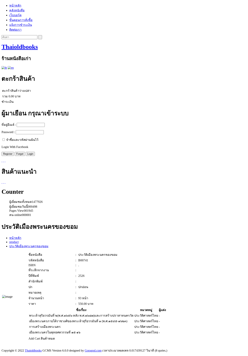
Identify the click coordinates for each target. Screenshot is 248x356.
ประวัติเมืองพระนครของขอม (28, 246)
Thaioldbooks (20, 46)
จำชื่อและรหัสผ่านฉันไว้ (22, 139)
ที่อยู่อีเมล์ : (9, 124)
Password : (8, 132)
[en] (11, 67)
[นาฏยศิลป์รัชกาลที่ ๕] (3, 182)
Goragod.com (93, 350)
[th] (4, 67)
